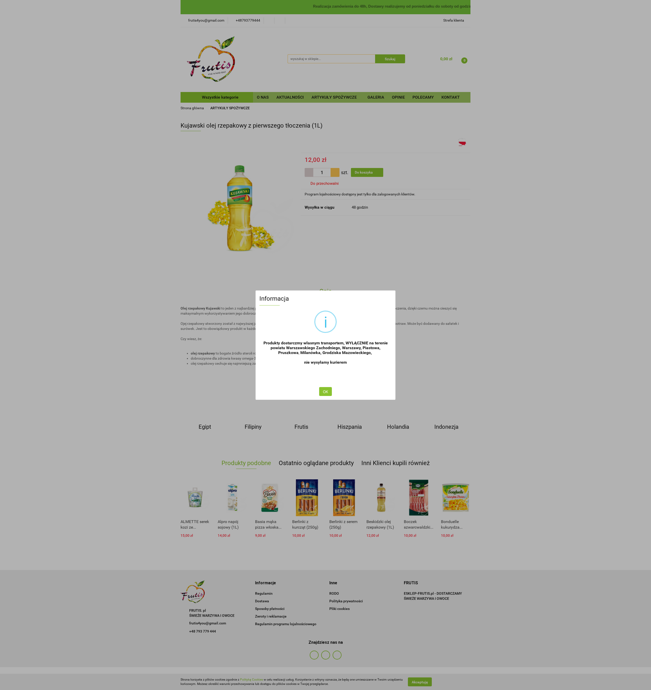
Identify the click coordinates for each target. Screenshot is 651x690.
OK (325, 391)
